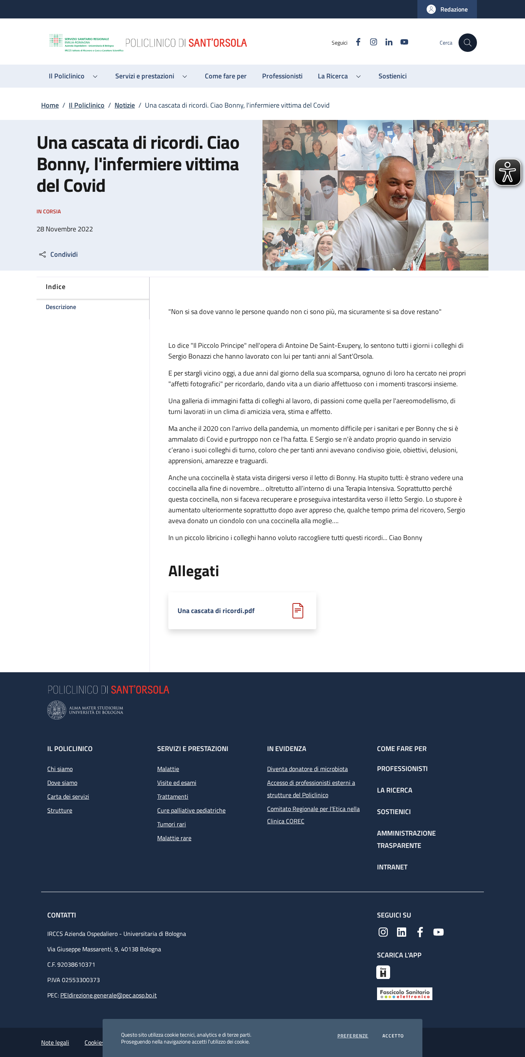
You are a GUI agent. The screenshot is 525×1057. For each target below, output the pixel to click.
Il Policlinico (87, 105)
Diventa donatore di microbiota (307, 768)
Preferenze (353, 1036)
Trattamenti (172, 796)
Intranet (392, 867)
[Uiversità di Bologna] (262, 710)
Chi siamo (60, 768)
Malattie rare (174, 838)
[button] (447, 9)
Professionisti (402, 768)
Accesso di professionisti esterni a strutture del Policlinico (311, 788)
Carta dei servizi (68, 796)
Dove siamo (62, 782)
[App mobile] (383, 971)
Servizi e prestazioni (192, 748)
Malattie (168, 768)
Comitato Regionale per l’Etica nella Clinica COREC (313, 815)
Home (50, 105)
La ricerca (394, 790)
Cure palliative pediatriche (191, 810)
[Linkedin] (401, 931)
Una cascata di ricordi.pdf (216, 610)
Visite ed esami (176, 782)
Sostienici (394, 811)
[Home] (190, 43)
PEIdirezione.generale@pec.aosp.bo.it (108, 995)
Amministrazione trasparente (406, 839)
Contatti (62, 915)
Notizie (125, 105)
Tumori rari (171, 824)
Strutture (59, 810)
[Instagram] (383, 931)
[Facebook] (420, 931)
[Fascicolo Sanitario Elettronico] (404, 992)
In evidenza (286, 748)
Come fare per (402, 748)
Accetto (393, 1036)
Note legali (55, 1042)
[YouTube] (438, 931)
